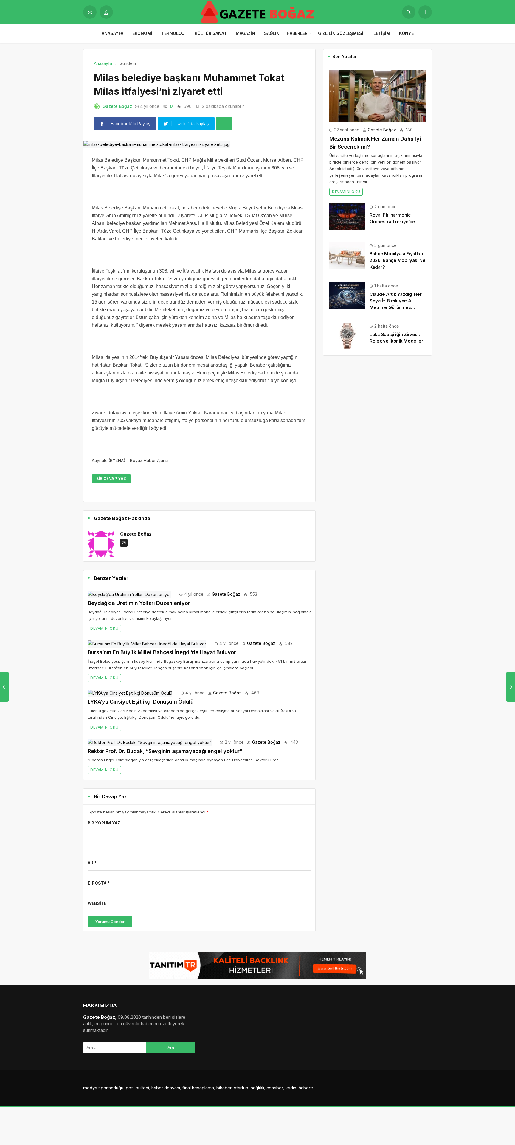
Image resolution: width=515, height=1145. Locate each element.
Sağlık (271, 33)
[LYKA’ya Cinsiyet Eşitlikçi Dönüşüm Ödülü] (130, 692)
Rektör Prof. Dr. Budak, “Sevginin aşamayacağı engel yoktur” (165, 751)
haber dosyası (165, 1087)
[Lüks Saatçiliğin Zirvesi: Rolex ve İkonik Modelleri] (347, 335)
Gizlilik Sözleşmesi (340, 33)
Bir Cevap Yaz (111, 478)
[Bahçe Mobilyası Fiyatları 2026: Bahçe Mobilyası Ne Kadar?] (347, 254)
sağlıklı (257, 1087)
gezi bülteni (137, 1087)
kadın (291, 1087)
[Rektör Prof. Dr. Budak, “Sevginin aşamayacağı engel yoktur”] (150, 742)
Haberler (297, 33)
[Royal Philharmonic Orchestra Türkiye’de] (347, 216)
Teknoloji (173, 33)
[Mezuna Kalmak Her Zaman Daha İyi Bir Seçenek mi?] (377, 95)
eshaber (274, 1087)
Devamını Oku (104, 628)
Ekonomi (142, 33)
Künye (406, 33)
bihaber (224, 1087)
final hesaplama (198, 1087)
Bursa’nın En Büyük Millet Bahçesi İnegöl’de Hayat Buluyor (162, 652)
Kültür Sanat (211, 33)
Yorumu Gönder (110, 921)
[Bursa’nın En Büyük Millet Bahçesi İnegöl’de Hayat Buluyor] (147, 643)
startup (241, 1087)
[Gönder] (408, 12)
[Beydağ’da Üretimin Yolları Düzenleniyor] (129, 594)
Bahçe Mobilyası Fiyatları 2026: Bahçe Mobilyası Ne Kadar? (398, 260)
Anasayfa (112, 33)
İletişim (381, 33)
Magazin (245, 33)
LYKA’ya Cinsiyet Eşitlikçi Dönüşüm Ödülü (141, 701)
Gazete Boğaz (117, 106)
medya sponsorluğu (103, 1087)
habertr (306, 1087)
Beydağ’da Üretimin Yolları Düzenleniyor (139, 603)
